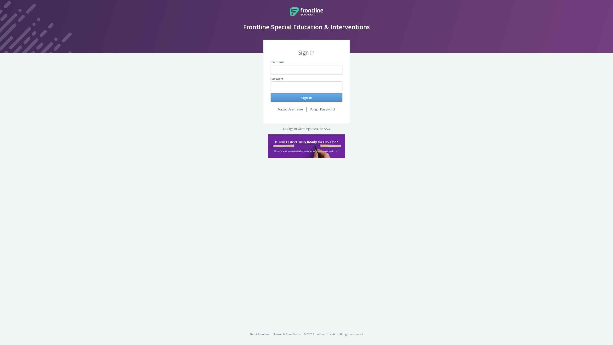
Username (277, 62)
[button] (306, 146)
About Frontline (260, 334)
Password (277, 78)
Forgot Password (322, 109)
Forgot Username (290, 109)
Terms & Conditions (286, 334)
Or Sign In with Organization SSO (306, 128)
